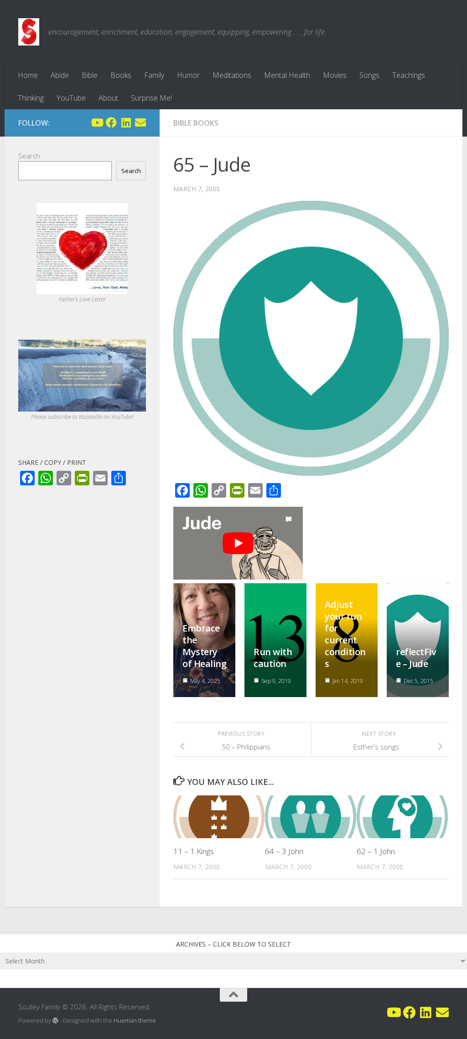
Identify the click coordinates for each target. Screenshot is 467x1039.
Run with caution (273, 658)
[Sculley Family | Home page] (28, 32)
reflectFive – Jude (416, 658)
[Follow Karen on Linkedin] (125, 122)
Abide (60, 75)
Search (29, 155)
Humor (188, 75)
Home (28, 75)
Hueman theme (135, 1020)
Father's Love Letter (82, 299)
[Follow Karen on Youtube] (96, 122)
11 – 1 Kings (193, 851)
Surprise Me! (151, 98)
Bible (90, 75)
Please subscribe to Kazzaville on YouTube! (82, 417)
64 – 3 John (284, 851)
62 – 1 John (376, 851)
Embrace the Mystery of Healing (204, 646)
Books (120, 75)
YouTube (71, 98)
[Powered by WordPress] (55, 1021)
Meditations (232, 75)
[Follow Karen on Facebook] (111, 122)
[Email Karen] (140, 122)
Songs (369, 75)
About (108, 98)
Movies (335, 75)
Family (154, 75)
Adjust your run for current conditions (345, 634)
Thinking (31, 98)
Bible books (195, 123)
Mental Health (287, 75)
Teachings (408, 75)
